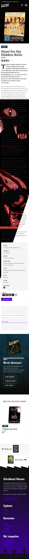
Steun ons (7, 544)
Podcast (7, 511)
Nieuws (7, 509)
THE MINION (15, 188)
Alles (6, 522)
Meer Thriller (6, 299)
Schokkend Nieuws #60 (14, 235)
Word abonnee (10, 377)
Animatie (7, 531)
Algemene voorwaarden (14, 557)
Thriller (7, 530)
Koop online (9, 385)
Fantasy (7, 528)
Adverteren (8, 546)
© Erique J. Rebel (5, 239)
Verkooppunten (10, 381)
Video (6, 513)
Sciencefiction (8, 526)
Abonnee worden (10, 499)
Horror (6, 524)
